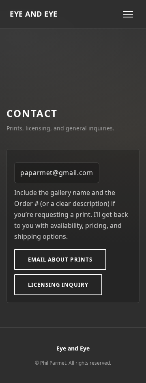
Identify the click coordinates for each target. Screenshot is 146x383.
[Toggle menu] (128, 14)
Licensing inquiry (58, 284)
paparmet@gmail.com (56, 172)
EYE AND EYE (34, 14)
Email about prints (60, 259)
